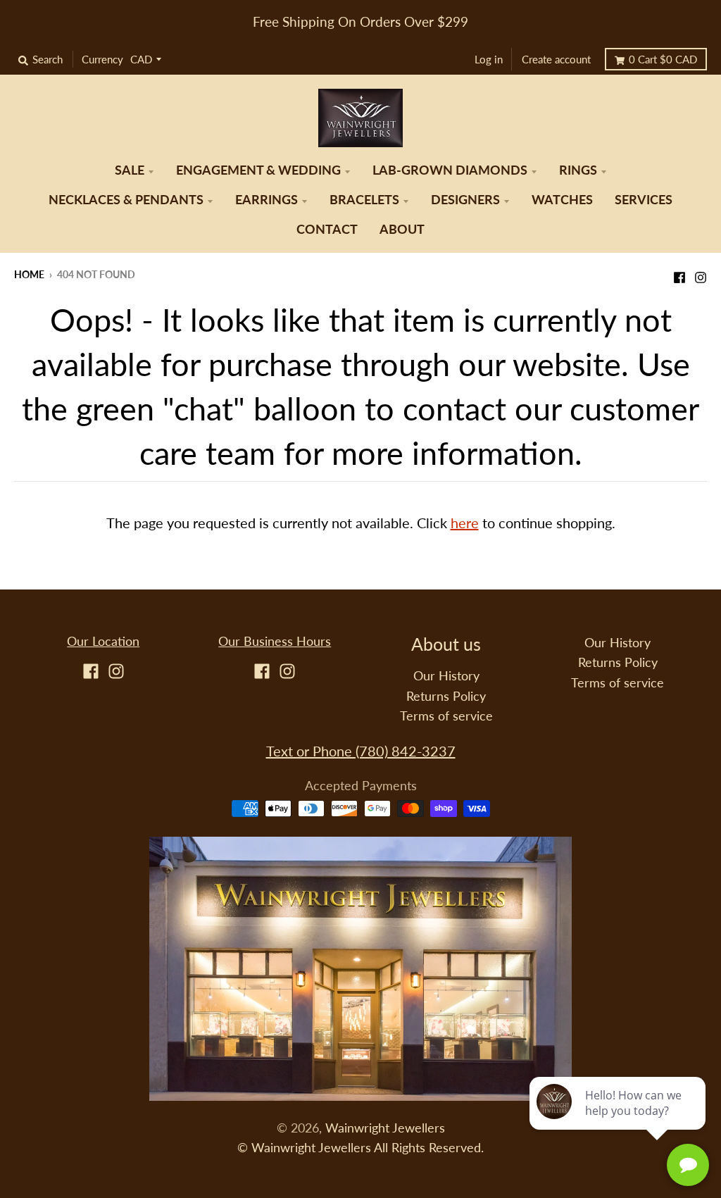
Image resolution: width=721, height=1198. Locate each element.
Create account (556, 59)
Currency (102, 59)
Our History (446, 675)
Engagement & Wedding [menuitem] (258, 170)
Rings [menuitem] (578, 170)
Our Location (103, 641)
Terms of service (446, 716)
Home (29, 274)
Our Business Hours (274, 641)
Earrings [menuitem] (266, 199)
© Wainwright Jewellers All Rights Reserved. (360, 1147)
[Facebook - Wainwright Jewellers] (679, 273)
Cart (663, 59)
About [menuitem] (402, 229)
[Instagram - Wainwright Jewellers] (700, 273)
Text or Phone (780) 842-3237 (361, 750)
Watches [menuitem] (562, 199)
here (465, 522)
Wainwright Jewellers (385, 1128)
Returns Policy (446, 696)
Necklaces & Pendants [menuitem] (126, 199)
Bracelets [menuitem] (364, 199)
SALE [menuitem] (129, 170)
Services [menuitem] (643, 199)
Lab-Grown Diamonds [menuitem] (449, 170)
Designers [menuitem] (465, 199)
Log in (489, 59)
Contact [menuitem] (327, 229)
